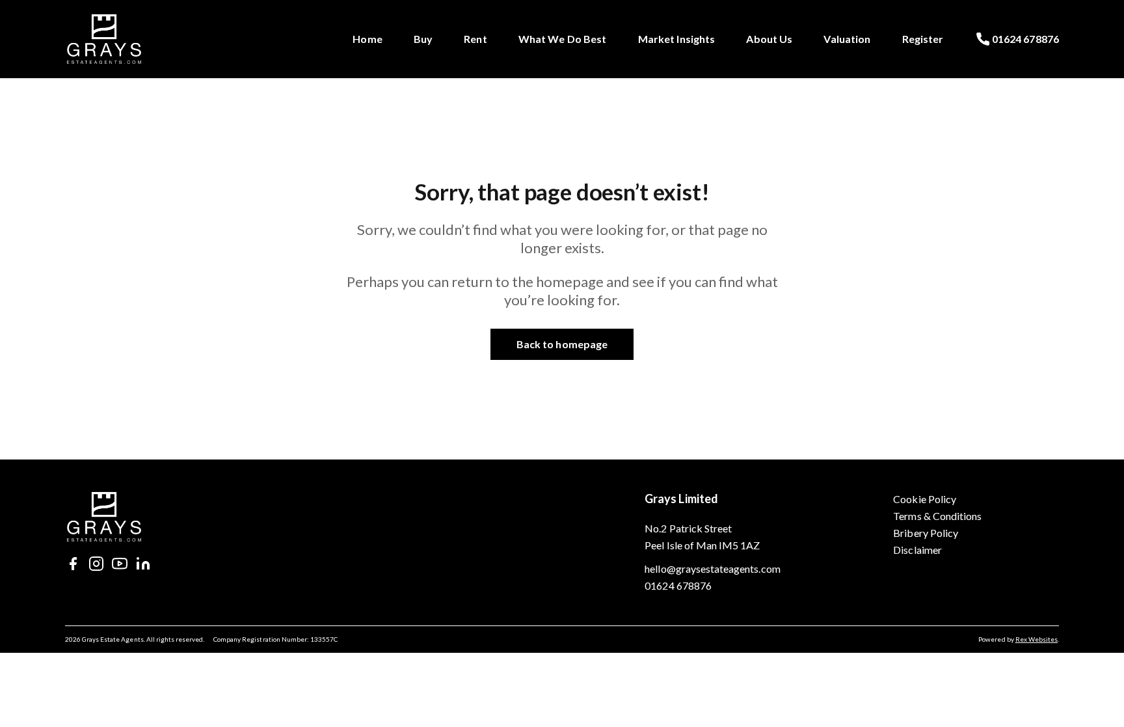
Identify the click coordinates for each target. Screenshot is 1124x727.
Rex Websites (1036, 639)
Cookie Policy (924, 499)
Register (923, 39)
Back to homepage (562, 344)
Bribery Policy (925, 533)
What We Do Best (562, 39)
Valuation (846, 39)
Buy (423, 39)
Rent (475, 39)
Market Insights (677, 39)
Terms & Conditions (937, 516)
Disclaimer (917, 549)
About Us (769, 39)
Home (367, 39)
